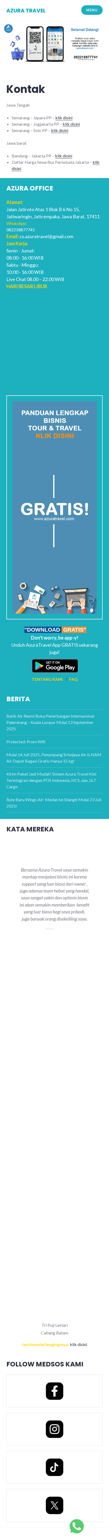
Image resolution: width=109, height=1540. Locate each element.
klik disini (63, 117)
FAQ (73, 679)
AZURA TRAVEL (26, 10)
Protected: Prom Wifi (26, 741)
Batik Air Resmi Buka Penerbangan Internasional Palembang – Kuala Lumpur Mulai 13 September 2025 (50, 722)
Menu (91, 10)
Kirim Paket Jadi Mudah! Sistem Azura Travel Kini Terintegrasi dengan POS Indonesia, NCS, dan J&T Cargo (51, 780)
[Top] (77, 1526)
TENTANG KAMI (47, 679)
